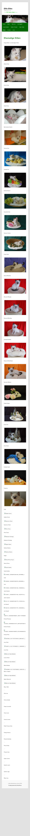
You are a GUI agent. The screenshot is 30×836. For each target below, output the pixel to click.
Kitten (4, 30)
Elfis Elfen (8, 8)
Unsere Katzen (6, 27)
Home (4, 24)
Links (14, 30)
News (8, 24)
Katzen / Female (14, 27)
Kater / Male (21, 27)
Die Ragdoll (20, 24)
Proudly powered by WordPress (15, 785)
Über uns (13, 24)
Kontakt (8, 30)
